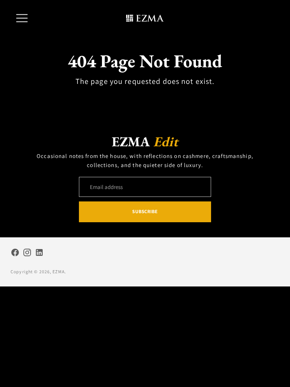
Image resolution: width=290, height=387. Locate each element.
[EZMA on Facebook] (15, 253)
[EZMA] (145, 18)
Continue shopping (145, 98)
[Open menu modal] (21, 18)
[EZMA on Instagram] (27, 253)
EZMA (58, 271)
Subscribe (144, 211)
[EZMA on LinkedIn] (39, 253)
